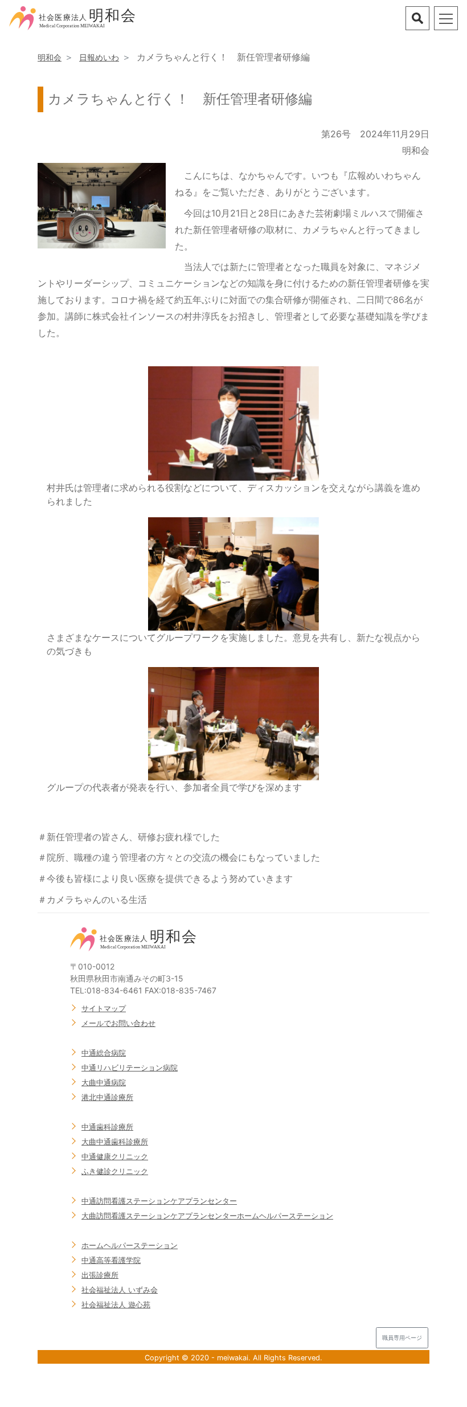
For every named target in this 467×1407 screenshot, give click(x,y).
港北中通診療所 (107, 1097)
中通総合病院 (103, 1052)
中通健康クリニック (114, 1156)
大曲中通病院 (103, 1082)
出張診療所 (99, 1274)
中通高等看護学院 (111, 1260)
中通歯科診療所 (107, 1126)
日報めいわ (99, 57)
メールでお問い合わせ (118, 1023)
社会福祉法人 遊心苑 (115, 1304)
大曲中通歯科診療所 (114, 1141)
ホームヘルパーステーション (129, 1245)
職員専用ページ (402, 1337)
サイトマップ (103, 1008)
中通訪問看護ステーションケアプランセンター (159, 1200)
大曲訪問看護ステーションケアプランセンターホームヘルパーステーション (207, 1215)
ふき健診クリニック (114, 1171)
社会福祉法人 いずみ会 (119, 1289)
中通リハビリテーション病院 (129, 1067)
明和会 (50, 57)
